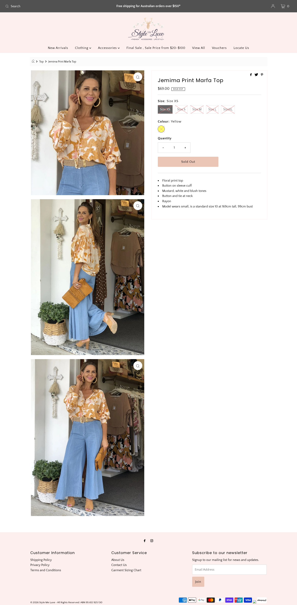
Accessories (108, 48)
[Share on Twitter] (257, 75)
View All (198, 48)
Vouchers (219, 48)
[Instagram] (151, 541)
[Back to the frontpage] (34, 61)
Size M (196, 109)
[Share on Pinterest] (262, 75)
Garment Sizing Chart (126, 570)
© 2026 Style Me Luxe (43, 602)
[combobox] (51, 6)
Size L (212, 109)
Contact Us (119, 565)
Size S (181, 109)
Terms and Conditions (45, 570)
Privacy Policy (40, 565)
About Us (117, 560)
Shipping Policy (41, 560)
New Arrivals (58, 48)
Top (41, 61)
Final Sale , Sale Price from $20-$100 (155, 48)
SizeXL (228, 109)
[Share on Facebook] (251, 75)
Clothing (82, 48)
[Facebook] (144, 541)
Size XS (165, 109)
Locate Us (241, 48)
